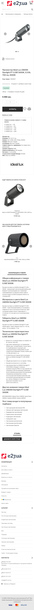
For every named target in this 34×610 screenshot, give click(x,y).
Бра (2, 530)
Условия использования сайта (10, 488)
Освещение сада (11, 419)
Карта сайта (4, 503)
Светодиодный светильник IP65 (15, 408)
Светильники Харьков (12, 425)
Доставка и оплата (6, 470)
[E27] (17, 3)
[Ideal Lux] (17, 171)
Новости (3, 496)
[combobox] (17, 9)
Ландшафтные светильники (14, 412)
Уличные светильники (7, 542)
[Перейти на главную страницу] (2, 14)
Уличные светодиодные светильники (17, 410)
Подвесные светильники (8, 519)
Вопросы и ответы (6, 477)
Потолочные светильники (8, 516)
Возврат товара (6, 492)
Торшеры (4, 534)
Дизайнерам (5, 473)
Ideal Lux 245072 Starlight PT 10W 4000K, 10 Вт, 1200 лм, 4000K (17, 212)
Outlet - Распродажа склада (9, 553)
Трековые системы (7, 523)
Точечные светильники (8, 538)
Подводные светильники (13, 416)
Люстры (3, 512)
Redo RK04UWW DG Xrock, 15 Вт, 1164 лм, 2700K (17, 258)
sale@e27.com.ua (6, 580)
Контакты (4, 466)
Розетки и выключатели (8, 549)
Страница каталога (9, 58)
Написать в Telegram (9, 584)
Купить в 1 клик (7, 115)
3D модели (4, 484)
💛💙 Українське (6, 499)
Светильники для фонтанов (14, 421)
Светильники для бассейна (14, 423)
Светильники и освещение (13, 14)
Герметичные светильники (14, 414)
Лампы (3, 545)
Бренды (3, 481)
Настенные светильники (8, 527)
